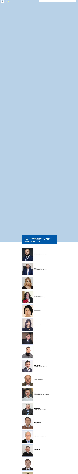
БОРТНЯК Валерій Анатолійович (38, 268)
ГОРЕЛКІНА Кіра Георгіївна (37, 310)
